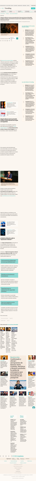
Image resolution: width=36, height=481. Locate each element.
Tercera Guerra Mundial (13, 13)
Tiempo (28, 5)
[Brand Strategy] (18, 459)
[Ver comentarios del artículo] (11, 40)
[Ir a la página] (3, 8)
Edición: (33, 5)
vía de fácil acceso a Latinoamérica (8, 195)
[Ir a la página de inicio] (18, 456)
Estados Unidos (3, 320)
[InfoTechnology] (27, 459)
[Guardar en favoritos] (17, 38)
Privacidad (18, 469)
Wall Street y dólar (9, 5)
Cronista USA (2, 13)
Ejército (8, 320)
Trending (7, 13)
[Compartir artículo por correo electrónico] (9, 40)
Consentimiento (18, 471)
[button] (33, 407)
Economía (15, 5)
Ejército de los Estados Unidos (7, 60)
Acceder (33, 8)
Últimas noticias (3, 5)
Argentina (11, 318)
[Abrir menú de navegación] (1, 8)
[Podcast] (22, 458)
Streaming (24, 5)
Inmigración (20, 5)
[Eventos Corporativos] (14, 459)
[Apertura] (8, 458)
